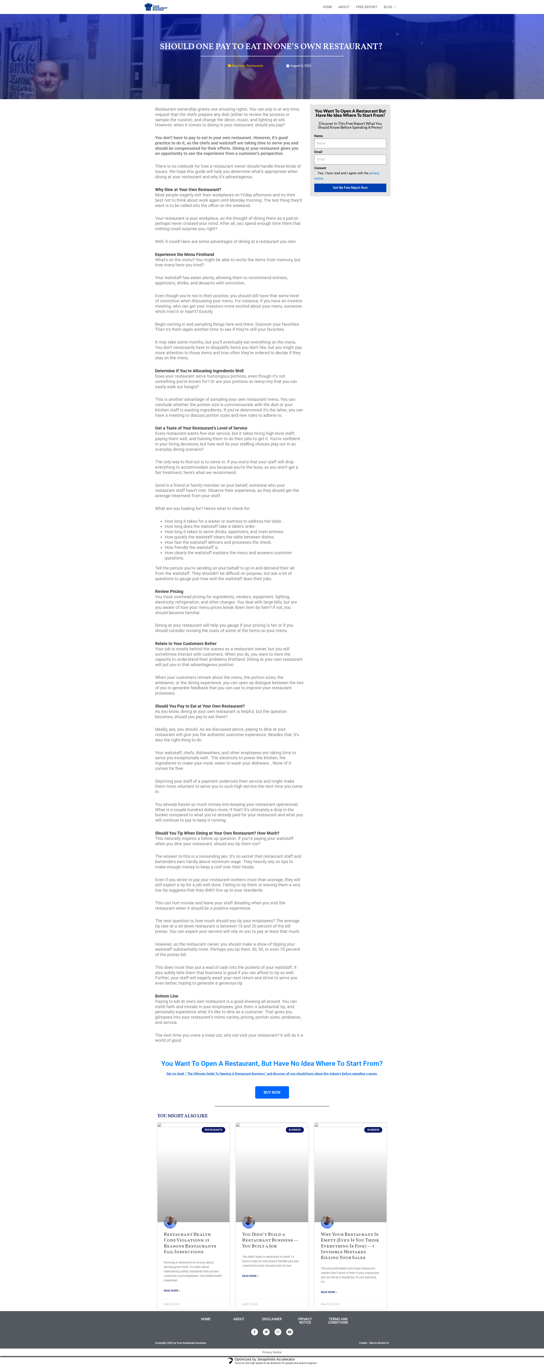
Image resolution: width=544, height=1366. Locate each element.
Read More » (172, 1290)
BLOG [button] (388, 7)
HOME (327, 7)
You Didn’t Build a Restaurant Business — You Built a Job (270, 1240)
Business (238, 66)
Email (318, 152)
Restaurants (254, 66)
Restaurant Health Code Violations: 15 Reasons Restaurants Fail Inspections (190, 1243)
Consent (320, 168)
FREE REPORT (366, 7)
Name (318, 136)
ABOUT (344, 7)
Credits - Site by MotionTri (374, 1343)
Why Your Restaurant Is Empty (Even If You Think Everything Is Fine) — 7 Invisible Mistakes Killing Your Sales (350, 1246)
